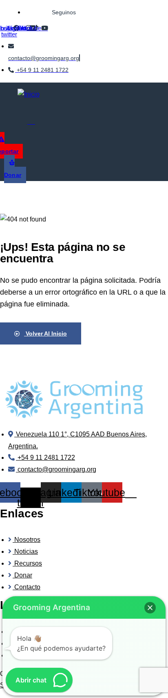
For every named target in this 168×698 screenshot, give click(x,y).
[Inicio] (29, 95)
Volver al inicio (45, 333)
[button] (150, 607)
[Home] (73, 399)
